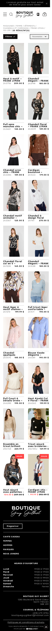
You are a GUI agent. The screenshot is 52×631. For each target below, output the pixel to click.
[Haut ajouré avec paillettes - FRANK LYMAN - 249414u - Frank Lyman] (13, 475)
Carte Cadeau (11, 537)
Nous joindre (11, 554)
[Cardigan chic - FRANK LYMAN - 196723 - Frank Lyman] (38, 475)
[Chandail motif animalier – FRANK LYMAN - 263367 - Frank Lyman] (13, 201)
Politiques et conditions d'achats (26, 622)
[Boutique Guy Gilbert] (25, 14)
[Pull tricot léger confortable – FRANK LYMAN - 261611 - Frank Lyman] (38, 292)
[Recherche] (11, 14)
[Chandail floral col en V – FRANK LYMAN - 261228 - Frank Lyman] (13, 246)
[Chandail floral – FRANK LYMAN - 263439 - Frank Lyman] (38, 109)
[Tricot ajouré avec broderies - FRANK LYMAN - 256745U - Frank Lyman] (38, 429)
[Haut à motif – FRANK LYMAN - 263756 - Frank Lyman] (13, 64)
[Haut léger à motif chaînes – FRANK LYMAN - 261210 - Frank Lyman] (13, 292)
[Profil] (38, 14)
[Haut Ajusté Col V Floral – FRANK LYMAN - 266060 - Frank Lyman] (38, 383)
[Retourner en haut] (46, 627)
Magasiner (13, 526)
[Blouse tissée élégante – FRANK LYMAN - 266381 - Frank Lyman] (38, 338)
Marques (8, 549)
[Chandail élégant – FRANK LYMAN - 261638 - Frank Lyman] (38, 246)
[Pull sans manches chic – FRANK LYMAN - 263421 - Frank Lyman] (13, 109)
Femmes (7, 541)
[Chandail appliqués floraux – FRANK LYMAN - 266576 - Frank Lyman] (13, 338)
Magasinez (8, 26)
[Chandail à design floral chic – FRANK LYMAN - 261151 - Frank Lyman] (38, 201)
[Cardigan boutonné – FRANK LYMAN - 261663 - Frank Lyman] (38, 155)
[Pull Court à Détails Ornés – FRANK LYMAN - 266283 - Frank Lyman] (13, 383)
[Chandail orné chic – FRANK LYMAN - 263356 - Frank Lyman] (13, 155)
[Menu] (5, 14)
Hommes (7, 545)
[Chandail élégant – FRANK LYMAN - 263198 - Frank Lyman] (38, 64)
